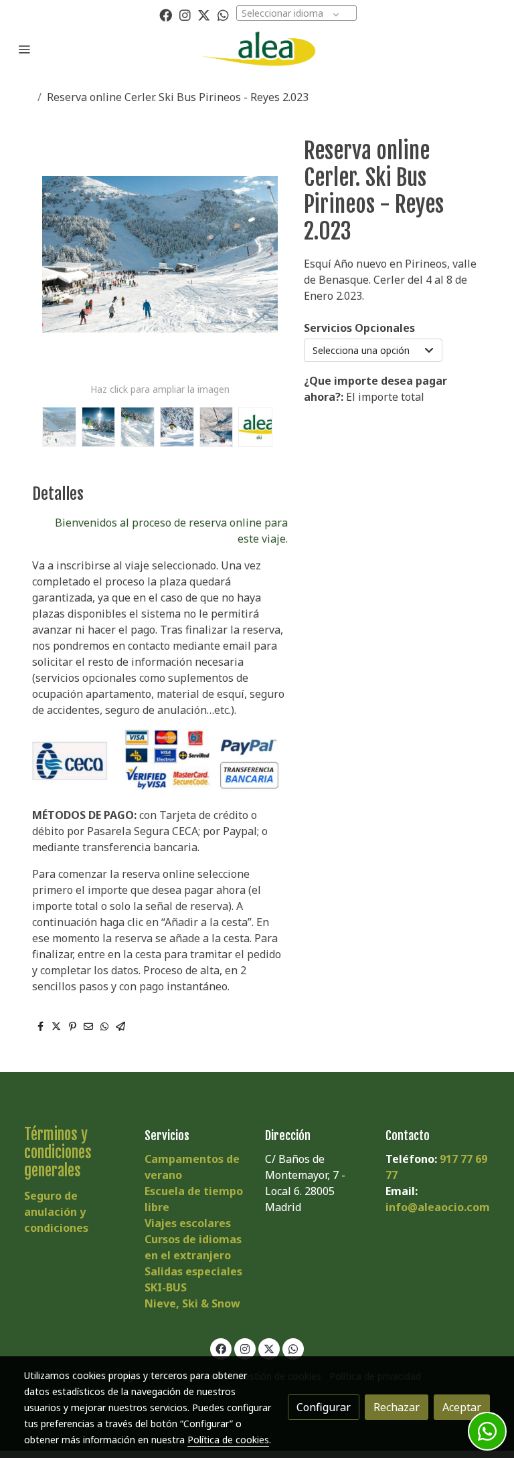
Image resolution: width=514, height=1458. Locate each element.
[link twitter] (203, 14)
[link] (256, 49)
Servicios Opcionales (359, 328)
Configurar (323, 1407)
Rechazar (396, 1407)
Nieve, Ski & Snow (192, 1303)
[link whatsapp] (223, 14)
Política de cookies (228, 1439)
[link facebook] (165, 14)
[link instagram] (185, 14)
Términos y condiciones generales (58, 1152)
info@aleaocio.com (438, 1207)
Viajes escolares (188, 1223)
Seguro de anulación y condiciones (56, 1211)
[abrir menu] (24, 49)
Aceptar (461, 1407)
